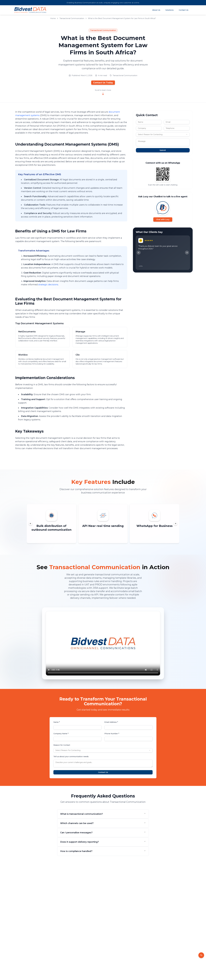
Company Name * (60, 734)
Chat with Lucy (162, 219)
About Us (156, 10)
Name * (56, 722)
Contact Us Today (103, 82)
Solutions (169, 10)
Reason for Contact (61, 745)
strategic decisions (48, 284)
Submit (163, 150)
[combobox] (163, 134)
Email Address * (111, 722)
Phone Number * (111, 734)
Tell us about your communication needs (71, 756)
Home (53, 18)
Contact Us (183, 10)
